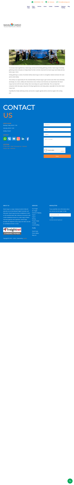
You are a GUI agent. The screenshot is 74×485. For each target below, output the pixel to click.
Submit (57, 156)
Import (34, 217)
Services (39, 6)
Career (45, 6)
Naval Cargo (28, 7)
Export (33, 214)
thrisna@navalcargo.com (64, 2)
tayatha (25, 238)
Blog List (34, 235)
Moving (34, 219)
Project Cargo (35, 221)
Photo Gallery (33, 7)
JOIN (52, 217)
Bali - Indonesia (50, 2)
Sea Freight (35, 208)
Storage (34, 223)
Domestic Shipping (36, 212)
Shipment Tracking (63, 7)
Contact (50, 6)
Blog (69, 6)
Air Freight (34, 210)
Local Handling (35, 225)
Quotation (57, 6)
